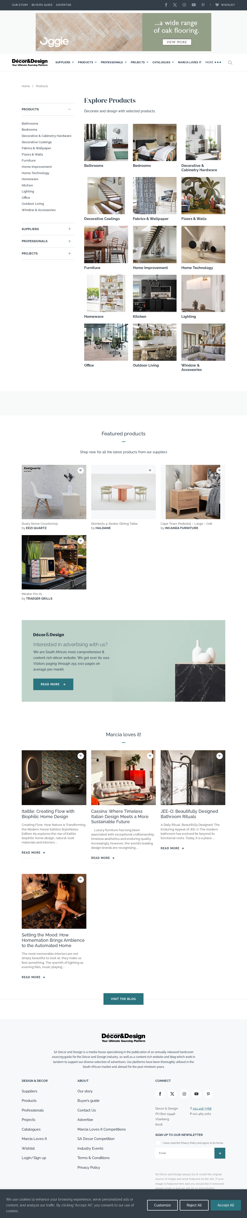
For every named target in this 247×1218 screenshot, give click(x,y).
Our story (20, 5)
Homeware (30, 179)
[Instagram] (185, 5)
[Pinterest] (204, 5)
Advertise (64, 5)
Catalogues (161, 62)
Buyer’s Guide (42, 5)
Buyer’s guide (88, 1101)
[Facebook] (167, 5)
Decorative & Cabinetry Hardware (46, 136)
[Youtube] (195, 5)
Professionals (112, 62)
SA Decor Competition (96, 1139)
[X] (176, 5)
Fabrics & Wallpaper (36, 148)
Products (85, 62)
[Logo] (30, 62)
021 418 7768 (202, 1108)
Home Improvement (37, 167)
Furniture (29, 160)
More (210, 62)
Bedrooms (29, 129)
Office (26, 197)
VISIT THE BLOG (123, 998)
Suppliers (62, 62)
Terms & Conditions (93, 1158)
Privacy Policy (88, 1167)
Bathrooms (30, 123)
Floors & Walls (32, 154)
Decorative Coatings (37, 142)
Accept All (226, 1205)
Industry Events (90, 1148)
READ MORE (53, 684)
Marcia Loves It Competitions (101, 1129)
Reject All (194, 1205)
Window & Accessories (38, 210)
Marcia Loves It (190, 62)
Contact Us (86, 1110)
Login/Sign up (34, 1158)
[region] (123, 1203)
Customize (162, 1205)
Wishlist (228, 5)
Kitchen (27, 185)
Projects (138, 62)
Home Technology (35, 173)
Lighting (28, 191)
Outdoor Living (33, 203)
